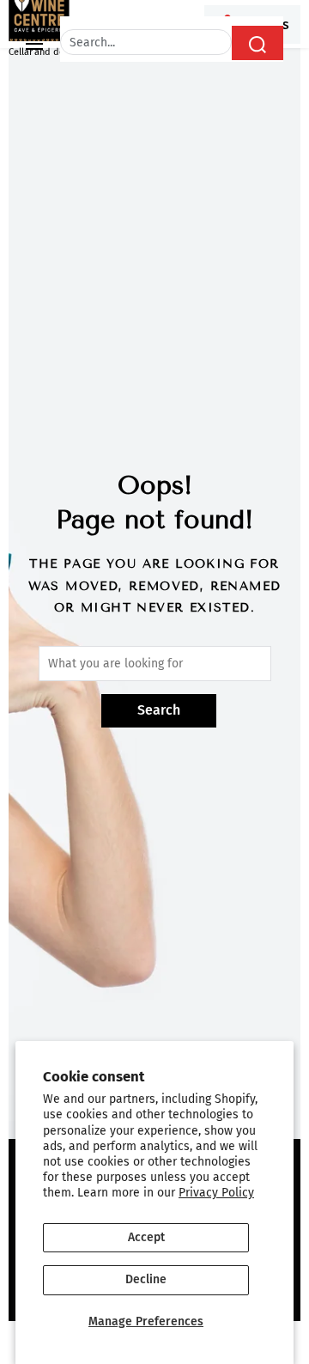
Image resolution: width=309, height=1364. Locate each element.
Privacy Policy (216, 1192)
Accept (146, 1237)
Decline (146, 1279)
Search (158, 710)
